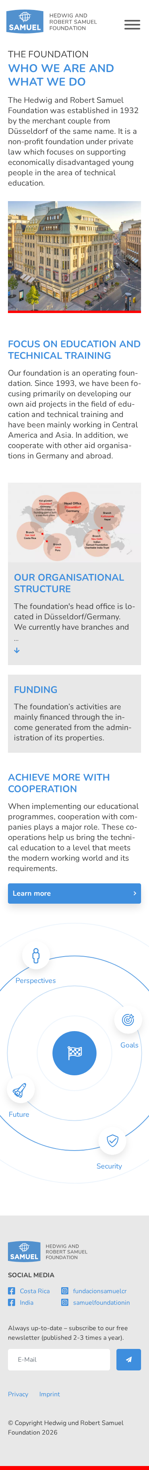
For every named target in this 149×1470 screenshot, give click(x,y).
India (26, 1302)
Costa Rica (35, 1291)
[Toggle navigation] (132, 24)
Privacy (18, 1394)
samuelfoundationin (101, 1302)
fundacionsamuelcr (100, 1291)
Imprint (49, 1394)
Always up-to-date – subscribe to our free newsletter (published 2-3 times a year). (68, 1333)
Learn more (32, 893)
